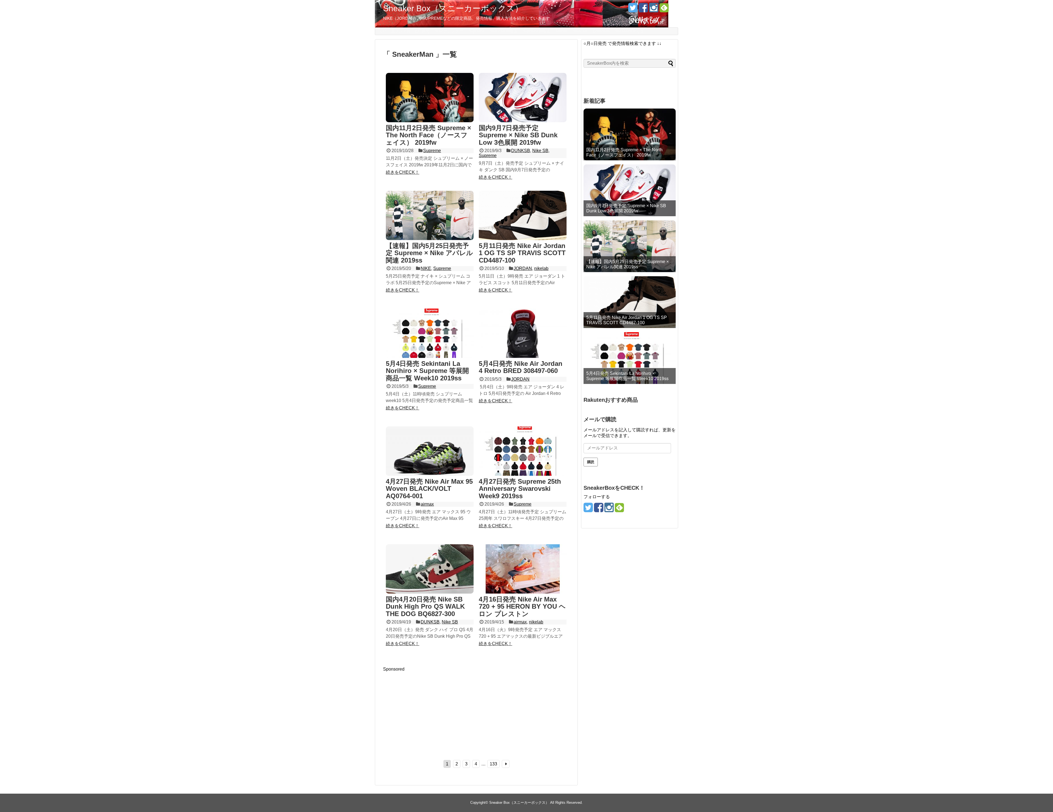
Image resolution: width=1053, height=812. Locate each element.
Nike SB (540, 150)
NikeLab (580, 31)
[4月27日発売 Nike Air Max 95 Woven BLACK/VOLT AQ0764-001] (430, 451)
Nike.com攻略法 (503, 31)
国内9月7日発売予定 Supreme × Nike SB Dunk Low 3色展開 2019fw (518, 135)
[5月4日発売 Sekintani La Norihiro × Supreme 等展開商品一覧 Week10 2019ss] (430, 334)
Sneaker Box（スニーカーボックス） (453, 8)
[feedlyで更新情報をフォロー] (664, 10)
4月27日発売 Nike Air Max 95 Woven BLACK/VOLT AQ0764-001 (429, 489)
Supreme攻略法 (536, 31)
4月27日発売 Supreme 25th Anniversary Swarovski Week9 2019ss (520, 489)
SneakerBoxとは (629, 31)
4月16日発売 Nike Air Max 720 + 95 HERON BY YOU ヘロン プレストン (522, 606)
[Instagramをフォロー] (653, 10)
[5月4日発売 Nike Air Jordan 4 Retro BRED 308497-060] (523, 334)
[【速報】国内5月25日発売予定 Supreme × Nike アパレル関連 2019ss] (430, 216)
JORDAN (523, 268)
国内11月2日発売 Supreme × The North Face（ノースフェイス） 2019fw (428, 135)
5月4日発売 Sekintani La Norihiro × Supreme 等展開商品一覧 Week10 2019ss (427, 371)
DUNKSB (520, 150)
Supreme (476, 31)
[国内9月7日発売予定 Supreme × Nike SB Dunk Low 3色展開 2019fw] (523, 98)
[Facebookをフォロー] (643, 10)
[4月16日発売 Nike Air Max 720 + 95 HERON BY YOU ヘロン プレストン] (523, 569)
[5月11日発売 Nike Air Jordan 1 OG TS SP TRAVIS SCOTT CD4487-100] (523, 216)
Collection (601, 31)
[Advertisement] (429, 710)
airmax (427, 504)
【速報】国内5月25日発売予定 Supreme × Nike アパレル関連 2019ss (429, 253)
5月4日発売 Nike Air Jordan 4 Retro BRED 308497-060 (520, 367)
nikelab (541, 268)
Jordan (561, 31)
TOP (382, 31)
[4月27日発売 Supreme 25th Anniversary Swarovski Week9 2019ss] (523, 451)
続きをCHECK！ (402, 172)
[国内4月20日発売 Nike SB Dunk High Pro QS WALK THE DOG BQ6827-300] (430, 569)
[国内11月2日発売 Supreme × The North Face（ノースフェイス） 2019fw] (430, 98)
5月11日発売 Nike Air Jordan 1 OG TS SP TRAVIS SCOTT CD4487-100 (522, 253)
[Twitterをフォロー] (632, 10)
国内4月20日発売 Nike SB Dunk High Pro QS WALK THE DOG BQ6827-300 (425, 606)
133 (493, 764)
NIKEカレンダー (449, 31)
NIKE (426, 268)
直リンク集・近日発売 (410, 31)
